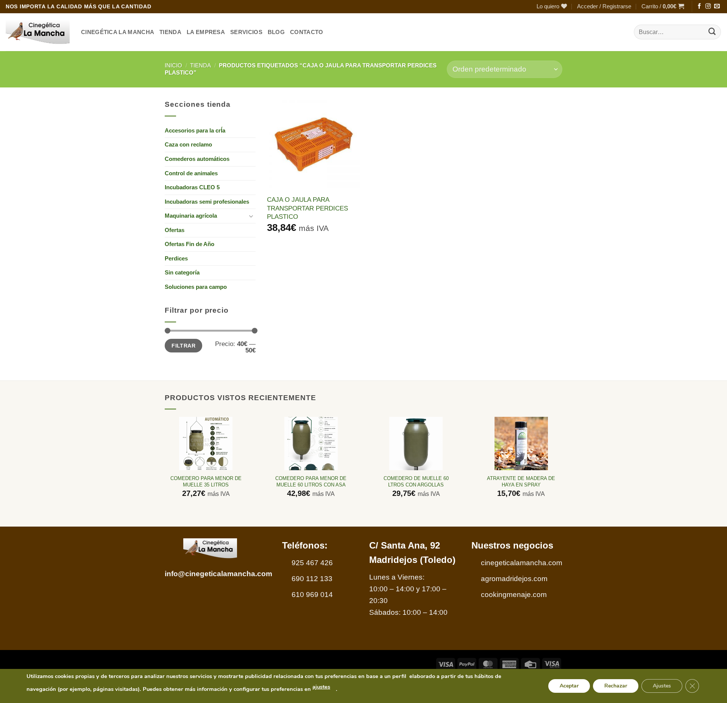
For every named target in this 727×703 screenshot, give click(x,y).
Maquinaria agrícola (191, 215)
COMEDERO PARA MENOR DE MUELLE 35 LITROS (206, 481)
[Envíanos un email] (716, 6)
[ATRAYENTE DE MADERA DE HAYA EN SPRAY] (521, 443)
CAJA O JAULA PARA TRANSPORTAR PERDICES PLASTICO (307, 208)
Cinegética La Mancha (117, 32)
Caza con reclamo (188, 144)
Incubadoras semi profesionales (207, 201)
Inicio (173, 65)
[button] (604, 6)
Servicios (246, 32)
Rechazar (615, 685)
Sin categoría (182, 272)
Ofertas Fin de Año (189, 244)
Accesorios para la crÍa (195, 130)
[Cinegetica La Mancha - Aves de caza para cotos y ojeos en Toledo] (38, 32)
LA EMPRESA (206, 32)
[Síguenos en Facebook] (699, 6)
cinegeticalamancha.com (521, 563)
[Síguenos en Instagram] (708, 6)
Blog (276, 32)
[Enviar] (712, 32)
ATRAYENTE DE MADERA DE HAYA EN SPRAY (521, 481)
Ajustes (662, 685)
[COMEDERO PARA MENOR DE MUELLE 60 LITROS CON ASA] (311, 443)
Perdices (176, 258)
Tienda (200, 65)
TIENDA (170, 32)
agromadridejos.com (514, 579)
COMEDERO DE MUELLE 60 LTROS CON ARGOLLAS (416, 481)
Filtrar (183, 346)
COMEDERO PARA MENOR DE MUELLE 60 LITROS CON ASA (310, 481)
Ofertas (174, 230)
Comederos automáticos (197, 159)
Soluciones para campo (196, 287)
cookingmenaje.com (514, 595)
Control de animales (191, 173)
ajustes (321, 687)
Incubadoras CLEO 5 (192, 187)
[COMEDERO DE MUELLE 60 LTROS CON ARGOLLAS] (416, 443)
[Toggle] (251, 216)
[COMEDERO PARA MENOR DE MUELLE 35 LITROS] (205, 443)
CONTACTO (306, 32)
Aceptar (569, 685)
